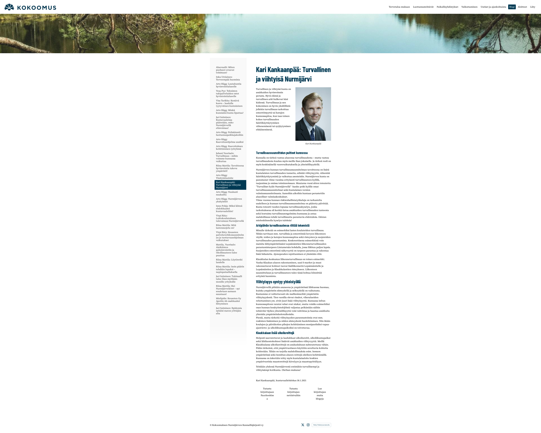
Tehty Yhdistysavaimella (321, 425)
